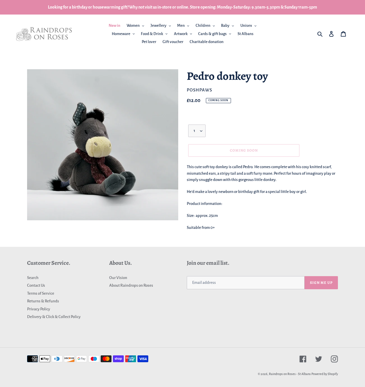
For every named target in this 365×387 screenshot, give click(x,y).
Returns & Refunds (43, 301)
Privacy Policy (38, 309)
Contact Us (36, 285)
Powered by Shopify (324, 374)
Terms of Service (40, 293)
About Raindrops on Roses (131, 285)
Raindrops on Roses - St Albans (290, 374)
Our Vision (118, 278)
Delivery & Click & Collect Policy (54, 317)
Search (32, 278)
